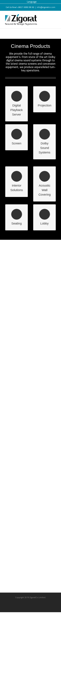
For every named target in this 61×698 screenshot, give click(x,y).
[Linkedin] (36, 603)
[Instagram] (30, 603)
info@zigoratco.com (46, 7)
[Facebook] (24, 603)
